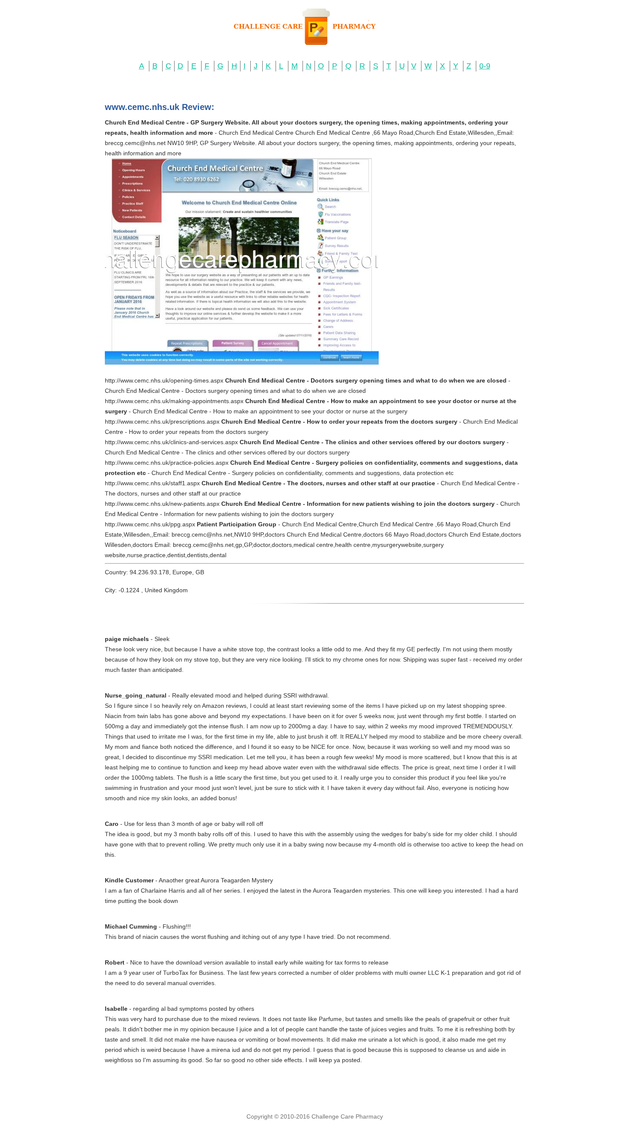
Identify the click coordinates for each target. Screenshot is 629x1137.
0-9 (484, 66)
